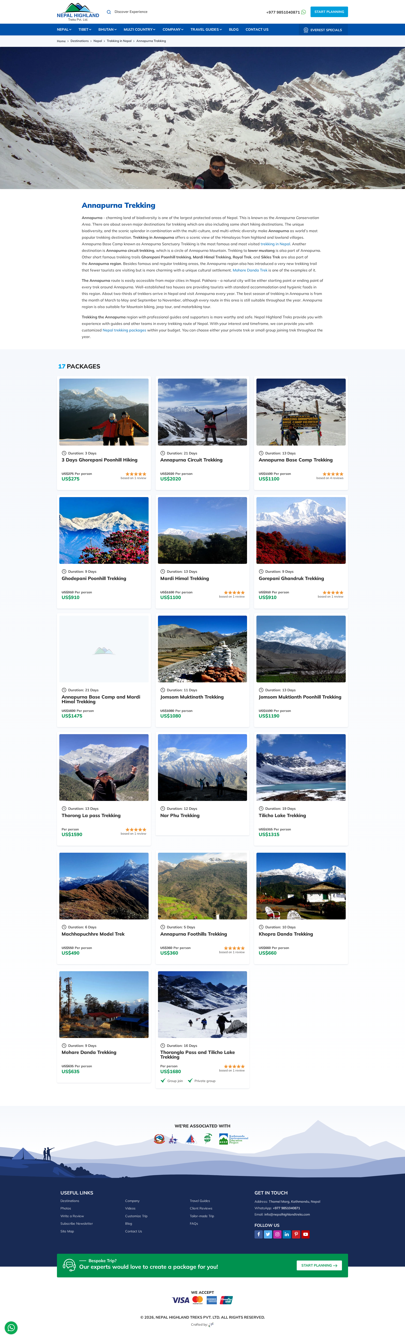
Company (132, 1201)
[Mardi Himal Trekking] (202, 530)
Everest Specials (326, 30)
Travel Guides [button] (205, 29)
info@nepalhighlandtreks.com (287, 1214)
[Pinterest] (296, 1234)
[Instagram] (277, 1234)
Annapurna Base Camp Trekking (296, 460)
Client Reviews (201, 1208)
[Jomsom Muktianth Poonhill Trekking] (301, 649)
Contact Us (257, 29)
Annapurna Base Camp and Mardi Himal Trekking (101, 699)
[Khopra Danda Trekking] (301, 886)
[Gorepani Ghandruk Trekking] (301, 530)
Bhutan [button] (105, 29)
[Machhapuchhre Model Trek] (104, 886)
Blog (234, 29)
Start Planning (329, 12)
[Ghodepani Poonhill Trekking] (104, 530)
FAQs (194, 1223)
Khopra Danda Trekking (286, 934)
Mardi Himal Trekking (184, 578)
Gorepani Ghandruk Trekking (291, 578)
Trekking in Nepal (119, 41)
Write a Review (72, 1216)
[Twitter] (268, 1234)
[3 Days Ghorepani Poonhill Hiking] (104, 412)
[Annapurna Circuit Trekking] (202, 412)
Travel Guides (200, 1201)
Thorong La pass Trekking (91, 815)
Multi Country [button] (138, 29)
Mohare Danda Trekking (89, 1052)
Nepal (98, 41)
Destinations (80, 41)
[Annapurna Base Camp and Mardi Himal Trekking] (104, 649)
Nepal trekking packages (124, 330)
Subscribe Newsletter (76, 1223)
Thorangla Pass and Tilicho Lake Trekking (197, 1054)
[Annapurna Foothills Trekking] (202, 886)
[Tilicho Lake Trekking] (301, 767)
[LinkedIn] (287, 1234)
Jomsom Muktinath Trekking (192, 697)
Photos (65, 1208)
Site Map (67, 1231)
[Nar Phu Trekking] (202, 767)
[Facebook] (259, 1234)
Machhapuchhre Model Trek (93, 934)
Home (61, 41)
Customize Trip (136, 1216)
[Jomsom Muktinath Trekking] (202, 649)
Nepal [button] (62, 29)
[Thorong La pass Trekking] (104, 767)
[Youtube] (305, 1234)
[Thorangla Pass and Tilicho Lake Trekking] (202, 1004)
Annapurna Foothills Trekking (193, 934)
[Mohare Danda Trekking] (104, 1004)
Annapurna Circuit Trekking (191, 460)
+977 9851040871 (283, 12)
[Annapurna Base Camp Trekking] (301, 412)
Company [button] (171, 29)
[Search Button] (109, 12)
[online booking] (202, 1299)
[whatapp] (11, 1329)
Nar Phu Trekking (180, 815)
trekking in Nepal (275, 244)
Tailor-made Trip (202, 1216)
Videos (130, 1208)
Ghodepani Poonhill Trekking (94, 578)
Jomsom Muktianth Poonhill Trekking (300, 697)
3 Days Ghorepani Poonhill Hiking (100, 460)
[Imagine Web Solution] (211, 1324)
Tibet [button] (83, 29)
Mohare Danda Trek (250, 270)
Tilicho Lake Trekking (282, 815)
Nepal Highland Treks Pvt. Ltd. (188, 1317)
